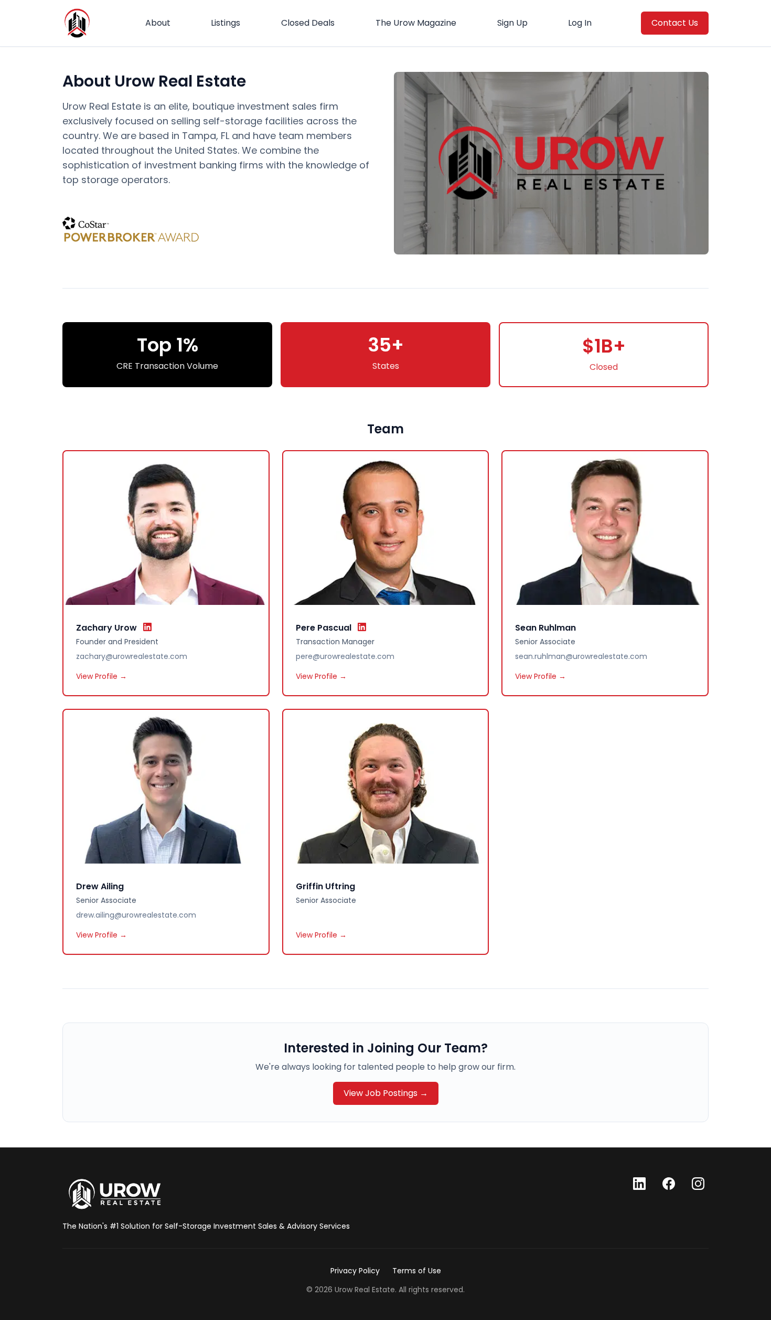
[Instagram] (698, 1183)
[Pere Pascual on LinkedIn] (362, 627)
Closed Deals (308, 23)
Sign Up (512, 23)
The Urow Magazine (416, 23)
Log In (580, 23)
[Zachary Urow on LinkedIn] (147, 627)
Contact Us (674, 23)
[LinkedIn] (639, 1183)
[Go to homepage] (114, 1194)
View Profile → (101, 676)
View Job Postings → (386, 1093)
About (157, 23)
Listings (225, 23)
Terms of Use (416, 1270)
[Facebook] (668, 1183)
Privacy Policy (355, 1270)
